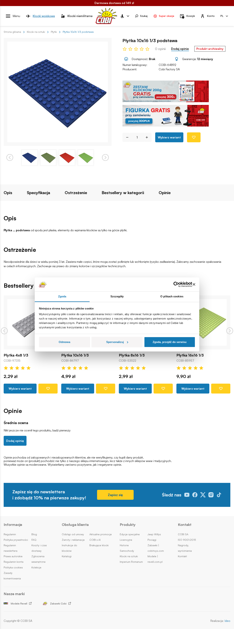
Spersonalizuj (115, 342)
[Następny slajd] (229, 330)
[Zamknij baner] (194, 284)
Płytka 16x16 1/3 (190, 355)
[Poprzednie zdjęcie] (9, 157)
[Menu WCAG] (124, 16)
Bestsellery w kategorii (123, 192)
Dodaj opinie (180, 49)
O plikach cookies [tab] (171, 296)
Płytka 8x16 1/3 (132, 355)
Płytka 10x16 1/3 (75, 355)
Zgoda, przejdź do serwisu (169, 342)
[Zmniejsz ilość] (125, 137)
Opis (8, 192)
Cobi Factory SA (169, 69)
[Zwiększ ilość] (148, 137)
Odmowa (64, 342)
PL (221, 15)
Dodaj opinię (15, 441)
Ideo (227, 621)
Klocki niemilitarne (80, 16)
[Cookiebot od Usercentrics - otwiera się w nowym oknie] (176, 284)
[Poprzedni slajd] (4, 330)
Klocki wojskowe (44, 16)
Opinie (165, 192)
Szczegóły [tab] (117, 296)
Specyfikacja (38, 192)
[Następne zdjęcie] (105, 157)
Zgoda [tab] (62, 296)
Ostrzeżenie (76, 192)
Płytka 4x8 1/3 (16, 355)
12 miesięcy (205, 59)
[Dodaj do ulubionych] (194, 137)
